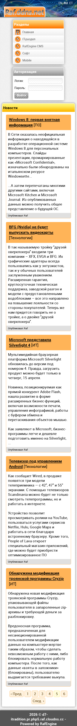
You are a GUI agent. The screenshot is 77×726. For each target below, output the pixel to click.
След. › (38, 700)
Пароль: (20, 88)
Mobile (26, 60)
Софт (26, 53)
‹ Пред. (16, 693)
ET (71, 3)
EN (60, 3)
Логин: (19, 81)
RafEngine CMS (32, 46)
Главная (28, 32)
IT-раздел (28, 39)
